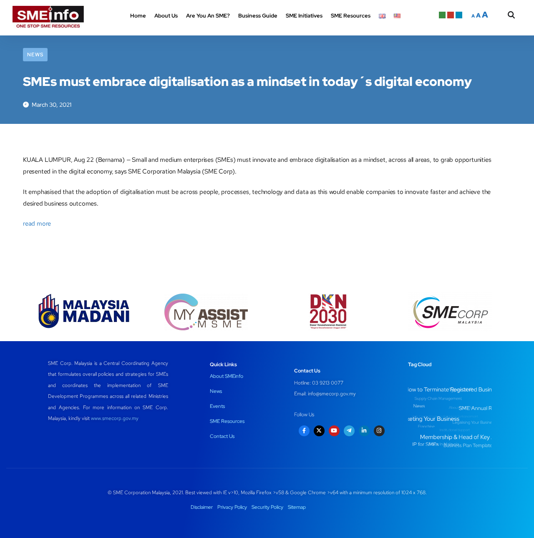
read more (37, 223)
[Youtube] (334, 430)
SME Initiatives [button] (304, 15)
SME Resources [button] (350, 15)
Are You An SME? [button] (208, 15)
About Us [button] (166, 15)
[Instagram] (379, 430)
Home (138, 15)
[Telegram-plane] (349, 430)
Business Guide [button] (257, 15)
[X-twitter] (319, 430)
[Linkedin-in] (364, 430)
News (35, 54)
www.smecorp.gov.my (115, 418)
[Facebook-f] (304, 430)
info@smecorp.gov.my (332, 393)
